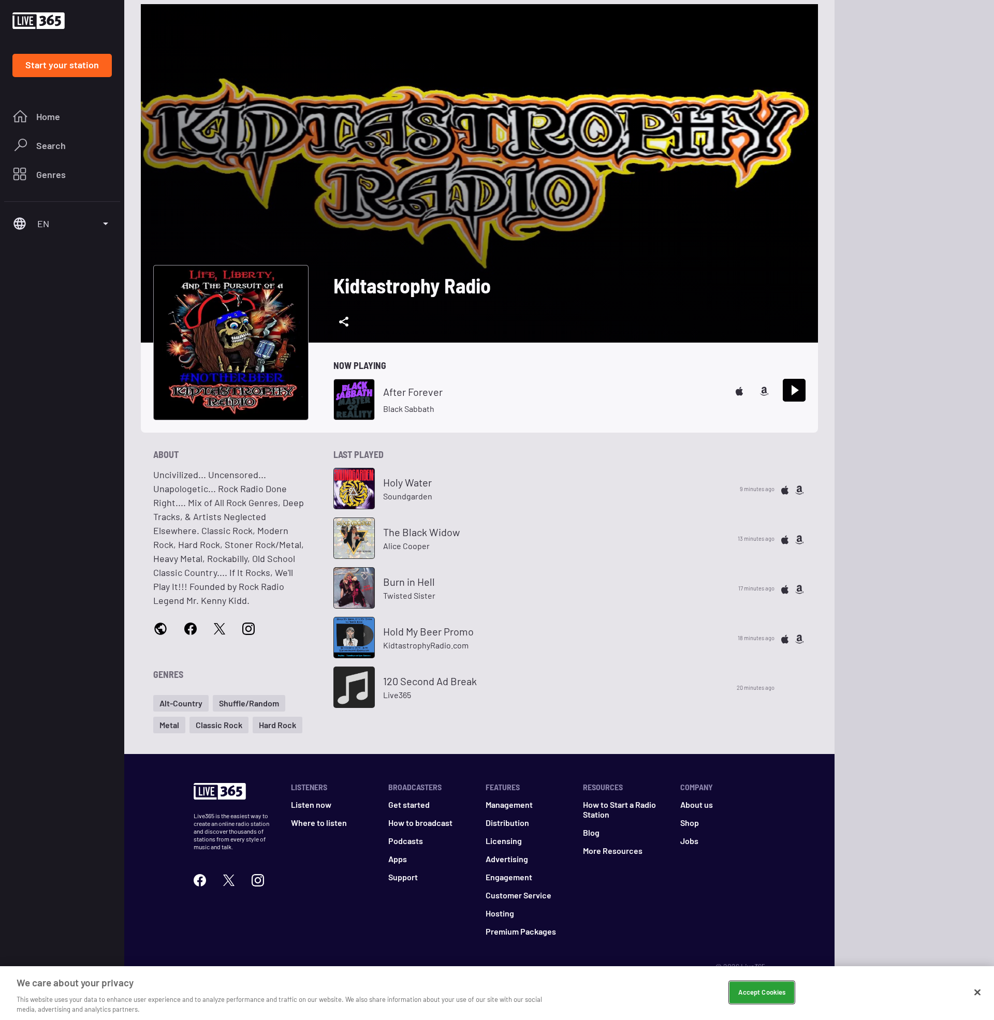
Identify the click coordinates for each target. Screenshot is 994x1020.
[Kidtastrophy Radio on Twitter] (219, 628)
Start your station (62, 64)
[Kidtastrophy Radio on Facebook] (190, 628)
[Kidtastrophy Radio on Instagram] (248, 628)
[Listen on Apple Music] (739, 389)
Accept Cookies (761, 992)
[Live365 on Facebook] (199, 879)
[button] (181, 703)
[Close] (977, 992)
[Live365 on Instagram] (257, 879)
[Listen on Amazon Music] (764, 389)
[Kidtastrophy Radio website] (160, 628)
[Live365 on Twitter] (228, 879)
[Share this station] (343, 321)
